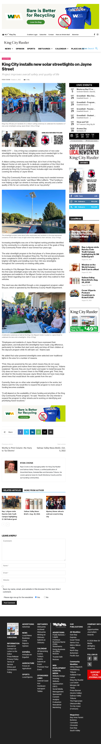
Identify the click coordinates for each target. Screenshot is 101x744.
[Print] (50, 432)
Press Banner (75, 690)
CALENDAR (42, 648)
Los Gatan (74, 683)
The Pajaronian (76, 701)
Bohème (73, 720)
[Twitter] (26, 432)
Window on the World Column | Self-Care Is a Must (90, 267)
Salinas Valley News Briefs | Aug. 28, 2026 (90, 279)
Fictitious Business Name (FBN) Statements (59, 643)
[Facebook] (94, 34)
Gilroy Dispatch (76, 667)
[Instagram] (97, 34)
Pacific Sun (74, 656)
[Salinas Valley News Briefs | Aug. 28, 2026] (33, 502)
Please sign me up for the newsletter (18, 597)
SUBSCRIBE (12, 637)
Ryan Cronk (6, 80)
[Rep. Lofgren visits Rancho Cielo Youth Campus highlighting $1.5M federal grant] (11, 502)
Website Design (59, 676)
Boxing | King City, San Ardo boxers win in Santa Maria (83, 234)
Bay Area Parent (76, 717)
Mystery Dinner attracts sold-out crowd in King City (55, 514)
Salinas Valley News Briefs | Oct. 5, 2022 (51, 449)
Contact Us (11, 649)
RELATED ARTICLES (12, 490)
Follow (94, 201)
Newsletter (11, 646)
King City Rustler (76, 680)
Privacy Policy (12, 659)
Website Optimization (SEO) (58, 683)
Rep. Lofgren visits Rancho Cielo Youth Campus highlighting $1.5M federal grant (90, 252)
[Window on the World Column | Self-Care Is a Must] (74, 267)
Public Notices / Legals (59, 636)
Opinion (25, 646)
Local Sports (27, 677)
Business (26, 638)
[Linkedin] (32, 432)
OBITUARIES (42, 624)
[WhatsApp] (38, 432)
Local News (6, 59)
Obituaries (41, 627)
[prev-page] (3, 524)
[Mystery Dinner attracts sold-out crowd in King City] (55, 502)
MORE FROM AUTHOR (34, 490)
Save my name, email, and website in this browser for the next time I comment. (32, 590)
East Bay (73, 728)
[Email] (44, 432)
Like (95, 196)
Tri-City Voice (75, 706)
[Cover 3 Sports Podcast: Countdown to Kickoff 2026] (74, 293)
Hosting (56, 678)
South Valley (75, 730)
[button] (90, 48)
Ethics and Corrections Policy (12, 669)
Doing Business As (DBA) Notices (59, 651)
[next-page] (7, 524)
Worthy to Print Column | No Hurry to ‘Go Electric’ (17, 449)
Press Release (12, 656)
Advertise (26, 627)
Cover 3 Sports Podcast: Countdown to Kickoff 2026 (89, 294)
